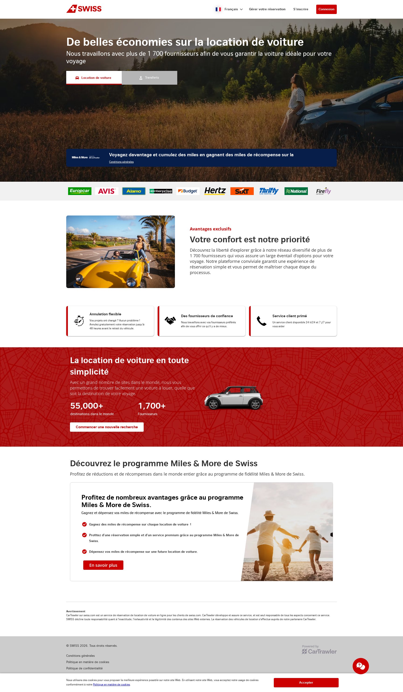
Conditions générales (121, 215)
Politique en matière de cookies (111, 684)
